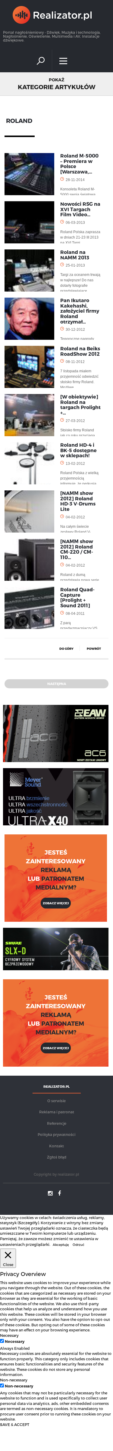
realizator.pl (68, 1174)
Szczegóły (28, 1222)
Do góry (66, 648)
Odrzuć (78, 1244)
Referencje (56, 1123)
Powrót (94, 648)
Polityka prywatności (56, 1134)
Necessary (14, 1341)
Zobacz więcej (56, 903)
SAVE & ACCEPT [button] (14, 1424)
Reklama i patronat (56, 1112)
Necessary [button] (9, 1335)
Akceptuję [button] (61, 1244)
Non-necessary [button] (13, 1380)
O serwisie (56, 1101)
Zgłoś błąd (56, 1157)
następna (56, 684)
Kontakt (56, 1146)
